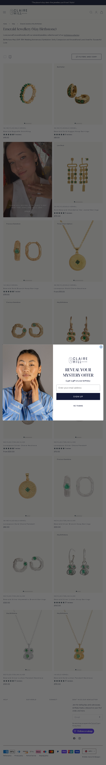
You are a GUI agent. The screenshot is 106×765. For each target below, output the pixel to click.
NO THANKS (78, 406)
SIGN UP (78, 396)
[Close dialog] (101, 347)
